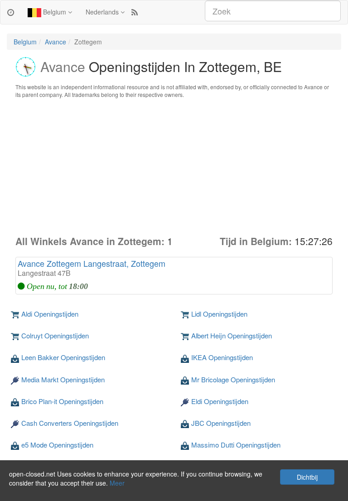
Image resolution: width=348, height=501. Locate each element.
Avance (55, 41)
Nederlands (103, 11)
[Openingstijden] (10, 11)
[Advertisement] (174, 166)
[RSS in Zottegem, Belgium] (135, 11)
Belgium (54, 11)
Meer (117, 482)
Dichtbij (307, 477)
